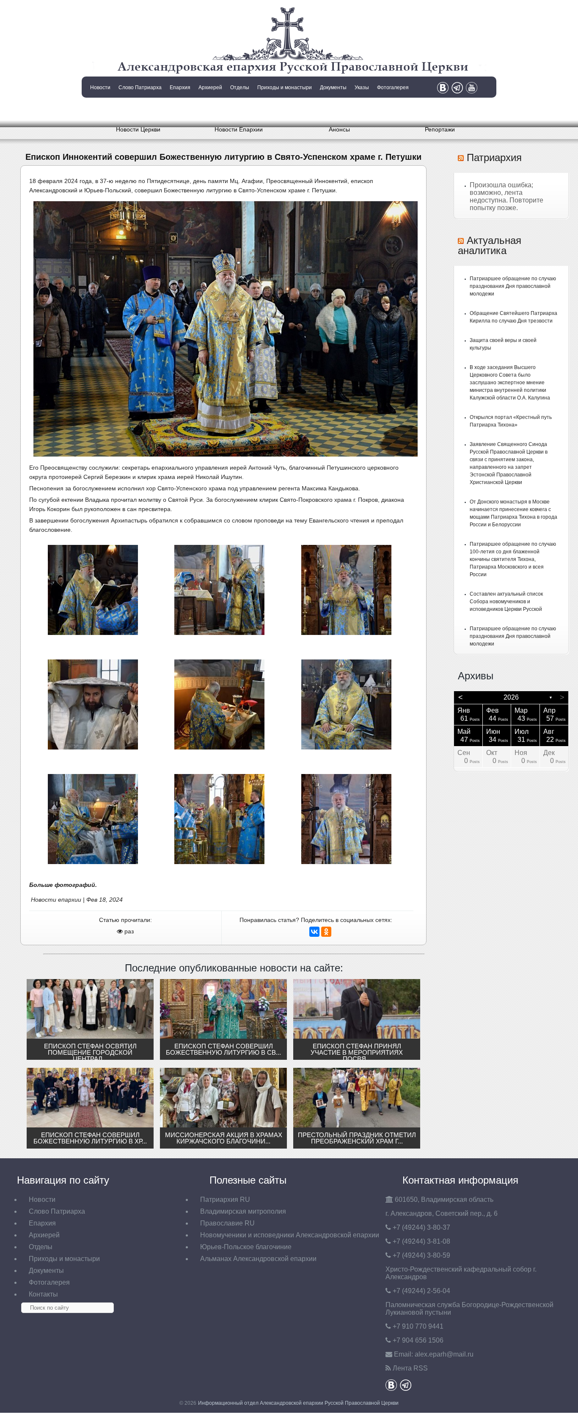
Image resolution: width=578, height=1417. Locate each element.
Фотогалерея (393, 87)
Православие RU (227, 1223)
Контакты (99, 109)
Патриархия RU (225, 1199)
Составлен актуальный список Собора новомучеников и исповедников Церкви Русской (506, 601)
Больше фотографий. (63, 884)
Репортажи (440, 129)
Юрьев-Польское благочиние (246, 1246)
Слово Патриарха (140, 87)
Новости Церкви (138, 129)
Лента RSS (410, 1368)
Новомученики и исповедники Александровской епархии (289, 1235)
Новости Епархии (239, 129)
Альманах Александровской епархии (258, 1258)
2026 (511, 697)
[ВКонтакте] (314, 932)
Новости (100, 87)
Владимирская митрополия (243, 1211)
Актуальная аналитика (489, 245)
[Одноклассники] (326, 932)
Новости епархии (56, 899)
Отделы (239, 87)
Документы (333, 87)
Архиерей (210, 87)
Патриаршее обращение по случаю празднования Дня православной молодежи (513, 286)
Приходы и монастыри (284, 87)
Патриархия (494, 157)
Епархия (180, 87)
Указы (362, 87)
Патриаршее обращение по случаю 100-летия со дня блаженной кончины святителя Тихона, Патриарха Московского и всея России (513, 559)
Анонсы (339, 129)
